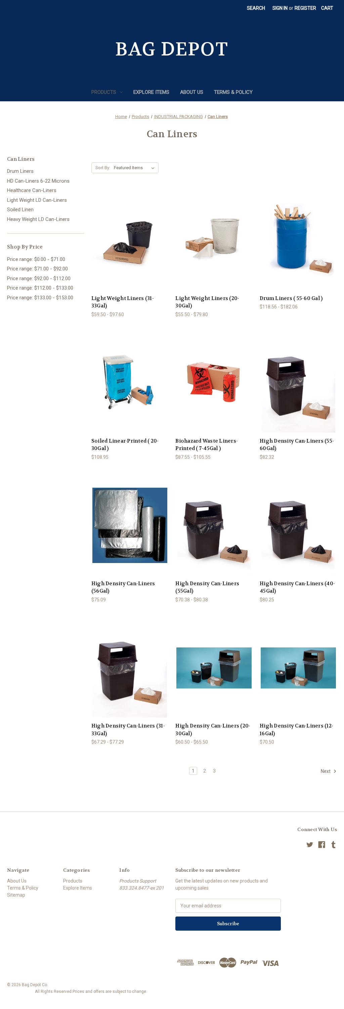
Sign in (280, 8)
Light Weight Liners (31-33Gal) (122, 302)
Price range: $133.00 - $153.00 (40, 298)
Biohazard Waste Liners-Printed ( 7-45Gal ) (206, 445)
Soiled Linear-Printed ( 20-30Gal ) (125, 445)
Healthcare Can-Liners (31, 190)
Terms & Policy (233, 92)
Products (103, 92)
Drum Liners (20, 171)
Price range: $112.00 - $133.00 (40, 288)
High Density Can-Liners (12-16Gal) (296, 729)
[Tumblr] (333, 844)
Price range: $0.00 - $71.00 (36, 259)
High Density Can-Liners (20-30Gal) (212, 729)
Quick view (124, 228)
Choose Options (130, 252)
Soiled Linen (20, 210)
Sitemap (16, 895)
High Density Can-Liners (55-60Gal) (297, 445)
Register (305, 8)
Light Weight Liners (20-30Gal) (207, 302)
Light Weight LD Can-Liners (37, 200)
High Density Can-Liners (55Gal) (207, 587)
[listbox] (135, 168)
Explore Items (151, 92)
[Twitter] (309, 844)
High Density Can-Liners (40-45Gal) (297, 587)
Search (256, 8)
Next (326, 771)
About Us (191, 92)
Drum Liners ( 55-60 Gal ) (291, 298)
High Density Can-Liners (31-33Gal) (128, 729)
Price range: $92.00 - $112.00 (39, 278)
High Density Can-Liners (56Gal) (123, 587)
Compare (127, 240)
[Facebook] (321, 844)
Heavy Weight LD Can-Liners (38, 219)
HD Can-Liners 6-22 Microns (38, 181)
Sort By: (102, 167)
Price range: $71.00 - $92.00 (37, 269)
